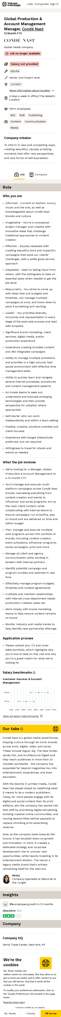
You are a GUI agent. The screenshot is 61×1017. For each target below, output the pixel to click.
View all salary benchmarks (21, 716)
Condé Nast (33, 29)
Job (22, 174)
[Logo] (11, 4)
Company (41, 174)
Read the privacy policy (14, 1002)
